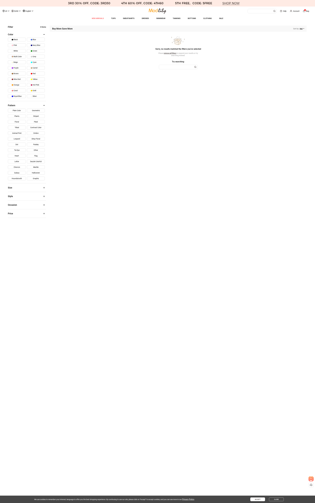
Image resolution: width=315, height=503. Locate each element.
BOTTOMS (192, 18)
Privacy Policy (188, 499)
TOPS (113, 18)
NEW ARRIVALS (98, 18)
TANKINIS (176, 18)
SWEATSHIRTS (128, 18)
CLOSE (276, 499)
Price (10, 213)
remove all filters (170, 53)
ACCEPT (257, 499)
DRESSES (145, 18)
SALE (221, 18)
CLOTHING (207, 18)
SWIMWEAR (160, 18)
